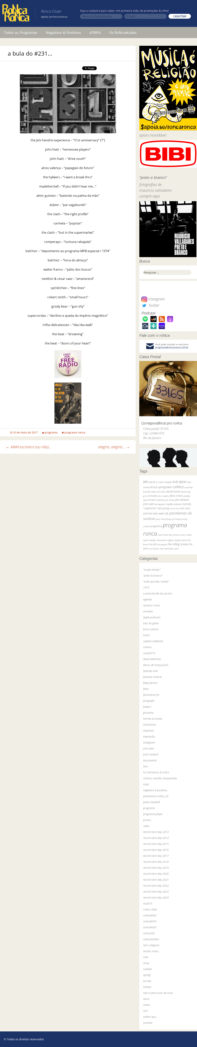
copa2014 (149, 653)
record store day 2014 (156, 838)
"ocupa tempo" (151, 569)
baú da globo (151, 623)
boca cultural (150, 629)
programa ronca (74, 432)
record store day (165, 534)
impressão (149, 736)
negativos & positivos (155, 790)
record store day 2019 (156, 867)
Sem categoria (151, 945)
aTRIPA (95, 32)
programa (51, 432)
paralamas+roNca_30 (155, 796)
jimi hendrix (182, 500)
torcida (147, 981)
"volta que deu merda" (156, 581)
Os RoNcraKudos (123, 32)
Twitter (153, 305)
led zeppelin (160, 504)
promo (147, 820)
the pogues (162, 544)
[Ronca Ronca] (15, 13)
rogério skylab (174, 540)
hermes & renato (152, 718)
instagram (149, 742)
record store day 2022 (156, 885)
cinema (147, 647)
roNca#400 (149, 915)
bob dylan (179, 481)
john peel (148, 504)
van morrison (166, 548)
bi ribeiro (160, 482)
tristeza (147, 987)
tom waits (154, 548)
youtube (147, 1022)
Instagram (156, 299)
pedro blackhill (151, 802)
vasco (146, 999)
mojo (146, 784)
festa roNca (176, 496)
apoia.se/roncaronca (54, 16)
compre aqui (149, 196)
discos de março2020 (155, 665)
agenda (147, 599)
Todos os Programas (20, 32)
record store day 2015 (156, 844)
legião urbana (174, 504)
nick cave (174, 508)
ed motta (152, 496)
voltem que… (150, 1017)
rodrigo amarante (157, 540)
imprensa (148, 730)
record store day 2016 (156, 850)
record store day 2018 (156, 862)
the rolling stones (178, 544)
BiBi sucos (149, 482)
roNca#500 (149, 921)
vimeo (146, 1005)
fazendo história (152, 677)
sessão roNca (151, 951)
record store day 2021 (156, 879)
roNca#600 (149, 927)
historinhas (149, 724)
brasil (146, 635)
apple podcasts (152, 617)
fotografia (148, 701)
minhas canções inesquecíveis (160, 778)
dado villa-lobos (158, 491)
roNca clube (150, 909)
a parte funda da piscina (157, 593)
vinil (145, 1011)
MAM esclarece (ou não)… (29, 446)
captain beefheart (153, 641)
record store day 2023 (156, 891)
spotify (147, 975)
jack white (169, 499)
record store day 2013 (156, 832)
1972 (146, 587)
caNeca (178, 486)
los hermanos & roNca (156, 772)
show (146, 963)
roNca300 (149, 933)
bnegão (168, 482)
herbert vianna (156, 500)
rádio (146, 826)
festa (146, 689)
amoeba (148, 611)
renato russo (179, 534)
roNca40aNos (151, 939)
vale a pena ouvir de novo (158, 993)
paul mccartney (163, 519)
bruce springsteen (161, 487)
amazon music (151, 605)
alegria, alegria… (114, 446)
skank (184, 540)
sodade (147, 969)
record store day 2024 (156, 897)
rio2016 (147, 903)
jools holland (150, 754)
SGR (145, 957)
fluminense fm (151, 695)
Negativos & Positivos (63, 32)
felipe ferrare (150, 683)
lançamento (150, 760)
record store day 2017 (156, 856)
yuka (176, 548)
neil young (163, 508)
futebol (147, 707)
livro (145, 766)
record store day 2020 (156, 873)
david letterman (152, 659)
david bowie (173, 491)
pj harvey (176, 519)
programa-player (153, 814)
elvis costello (163, 495)
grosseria (148, 712)
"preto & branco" (153, 575)
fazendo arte (150, 671)
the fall (152, 544)
